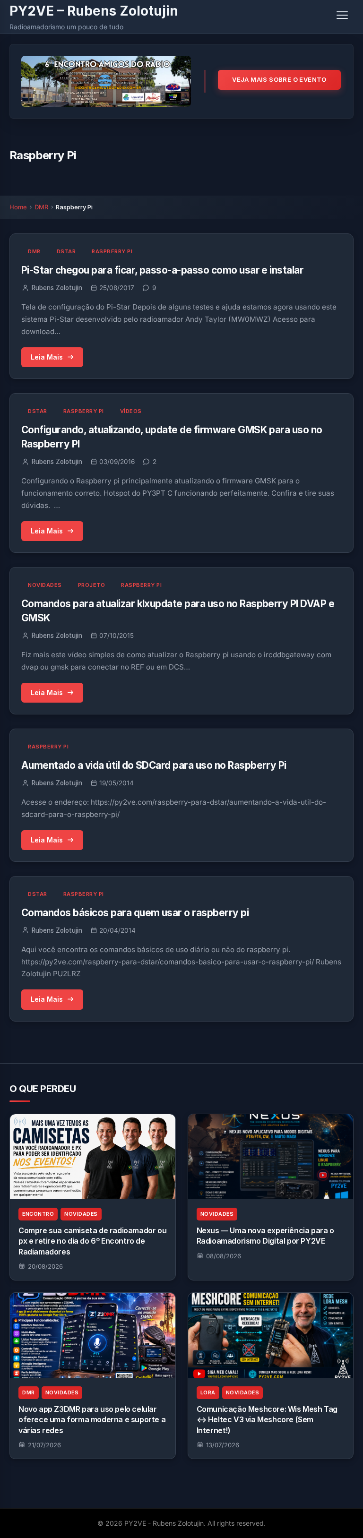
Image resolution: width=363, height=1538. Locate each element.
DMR (41, 207)
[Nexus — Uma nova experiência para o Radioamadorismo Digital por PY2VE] (271, 1156)
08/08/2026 (223, 1256)
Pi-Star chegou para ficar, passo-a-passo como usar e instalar (162, 270)
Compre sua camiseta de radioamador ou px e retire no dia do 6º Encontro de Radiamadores (92, 1241)
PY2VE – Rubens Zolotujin (93, 11)
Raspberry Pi (112, 251)
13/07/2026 (222, 1445)
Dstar (66, 251)
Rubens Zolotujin (57, 288)
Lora (208, 1393)
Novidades (45, 585)
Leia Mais (47, 357)
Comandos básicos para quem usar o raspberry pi (135, 913)
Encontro (38, 1214)
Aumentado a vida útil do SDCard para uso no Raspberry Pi (153, 765)
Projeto (91, 585)
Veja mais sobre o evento (279, 79)
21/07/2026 (44, 1445)
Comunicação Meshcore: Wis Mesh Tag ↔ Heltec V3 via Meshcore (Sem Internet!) (267, 1419)
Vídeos (131, 411)
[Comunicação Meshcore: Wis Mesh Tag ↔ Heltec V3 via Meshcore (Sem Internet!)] (271, 1335)
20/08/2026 (45, 1266)
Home (18, 207)
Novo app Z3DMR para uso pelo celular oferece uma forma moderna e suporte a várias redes (91, 1419)
